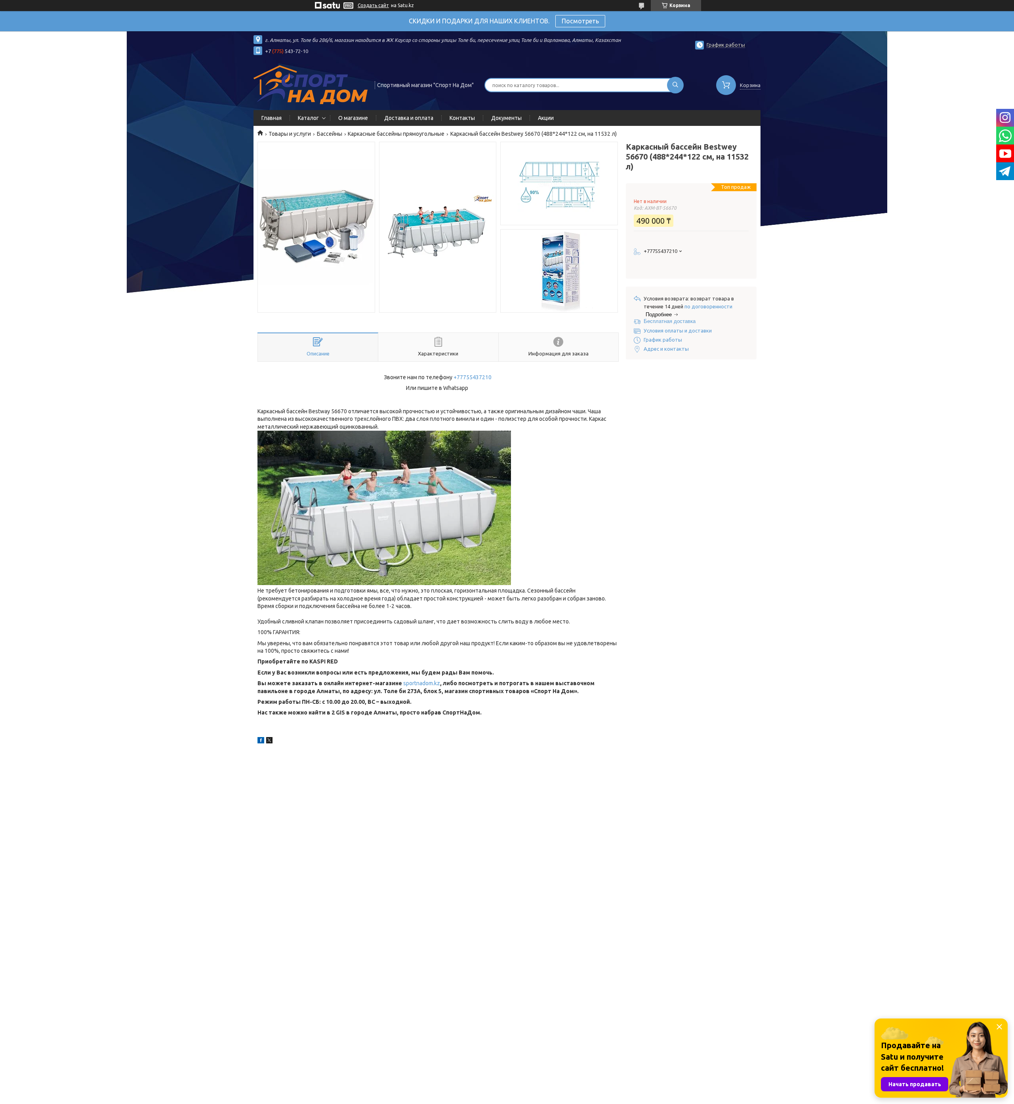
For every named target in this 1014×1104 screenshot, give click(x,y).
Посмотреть (580, 21)
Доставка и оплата (408, 118)
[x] (269, 741)
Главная (271, 118)
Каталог (308, 118)
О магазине (353, 118)
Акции (546, 118)
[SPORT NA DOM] (311, 84)
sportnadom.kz (421, 683)
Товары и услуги (290, 134)
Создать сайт (373, 5)
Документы (506, 118)
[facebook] (260, 741)
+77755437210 (473, 377)
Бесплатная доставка (670, 321)
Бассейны (329, 134)
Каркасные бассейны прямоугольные (396, 134)
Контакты (462, 118)
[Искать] (675, 85)
